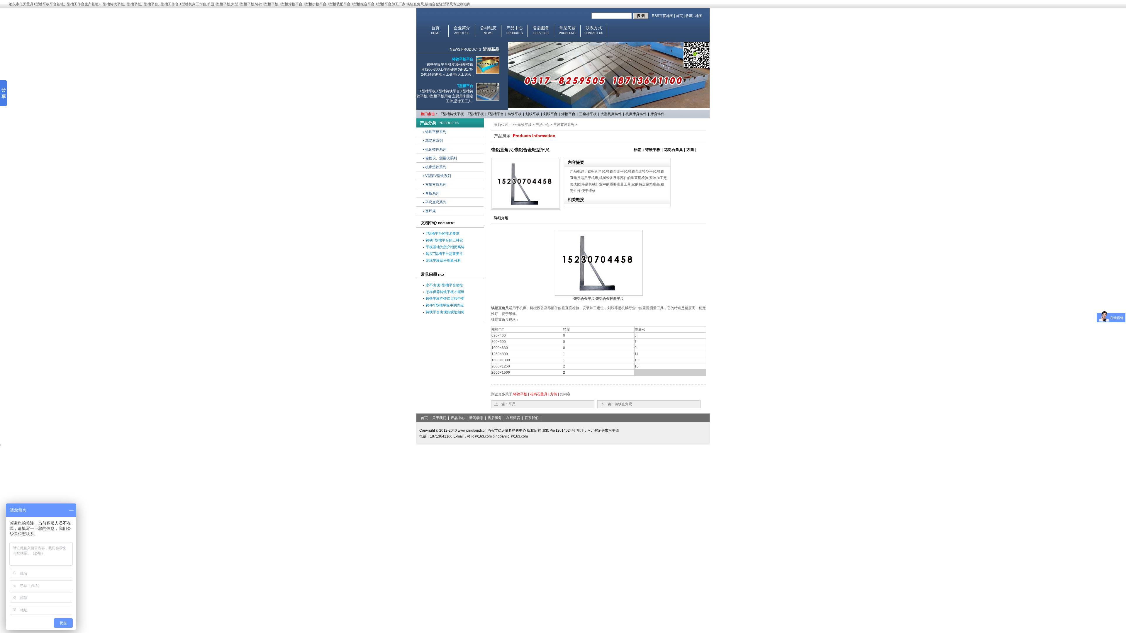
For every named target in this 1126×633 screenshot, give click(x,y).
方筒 (553, 394)
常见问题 (567, 27)
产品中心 (514, 27)
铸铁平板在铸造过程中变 (445, 299)
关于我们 (439, 418)
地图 (698, 16)
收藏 (689, 16)
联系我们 (532, 418)
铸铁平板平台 (462, 59)
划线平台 (550, 114)
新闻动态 (476, 418)
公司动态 (488, 27)
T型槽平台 (465, 86)
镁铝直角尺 (500, 308)
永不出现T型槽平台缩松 (444, 285)
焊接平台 (568, 114)
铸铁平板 (515, 114)
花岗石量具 (538, 394)
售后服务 (541, 27)
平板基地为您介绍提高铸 (445, 247)
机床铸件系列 (435, 149)
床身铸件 (657, 114)
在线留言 (513, 418)
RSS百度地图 (662, 16)
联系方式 (594, 27)
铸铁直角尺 (623, 404)
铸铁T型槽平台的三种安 (444, 240)
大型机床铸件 (611, 114)
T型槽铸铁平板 (452, 114)
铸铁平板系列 (435, 132)
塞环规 (430, 211)
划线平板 (532, 114)
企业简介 (462, 27)
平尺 (511, 404)
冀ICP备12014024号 (558, 430)
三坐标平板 (588, 114)
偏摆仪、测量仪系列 (441, 158)
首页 (679, 16)
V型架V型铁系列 (438, 176)
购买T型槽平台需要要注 (444, 254)
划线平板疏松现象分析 (443, 260)
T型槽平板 (476, 114)
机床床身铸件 (636, 114)
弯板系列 (432, 193)
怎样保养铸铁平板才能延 (445, 292)
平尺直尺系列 (435, 202)
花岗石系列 (434, 141)
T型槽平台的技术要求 (442, 234)
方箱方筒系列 (435, 185)
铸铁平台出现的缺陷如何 (445, 312)
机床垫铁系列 (435, 167)
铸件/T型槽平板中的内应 (445, 305)
